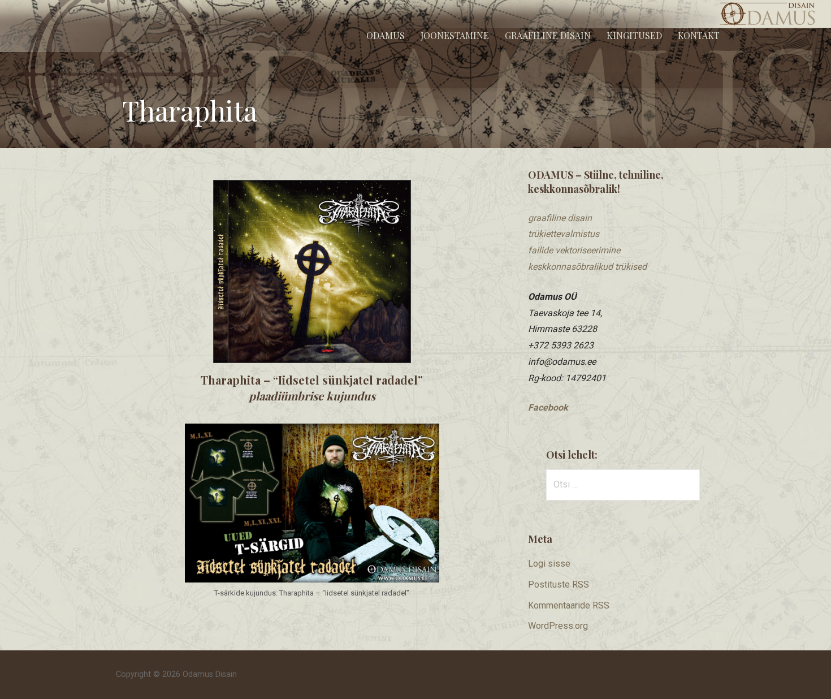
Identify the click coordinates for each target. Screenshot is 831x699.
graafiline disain (560, 218)
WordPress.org (558, 625)
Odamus (385, 35)
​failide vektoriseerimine (574, 250)
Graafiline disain (548, 35)
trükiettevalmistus (563, 233)
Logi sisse (549, 563)
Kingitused (634, 35)
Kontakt (699, 35)
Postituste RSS (558, 584)
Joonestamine (455, 35)
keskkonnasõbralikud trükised (587, 266)
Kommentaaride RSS (568, 605)
